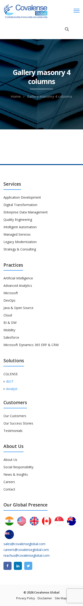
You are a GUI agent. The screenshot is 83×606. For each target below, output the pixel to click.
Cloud (7, 315)
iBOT (10, 381)
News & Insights (15, 474)
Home (16, 96)
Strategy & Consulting (19, 249)
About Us (10, 459)
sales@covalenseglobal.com (24, 544)
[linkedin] (18, 566)
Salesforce (11, 337)
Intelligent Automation (20, 227)
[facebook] (7, 566)
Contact (9, 489)
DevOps (9, 300)
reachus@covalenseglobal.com (26, 555)
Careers (9, 482)
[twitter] (28, 566)
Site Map (61, 598)
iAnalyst (12, 389)
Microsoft (10, 293)
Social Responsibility (18, 467)
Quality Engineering (17, 219)
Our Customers (14, 416)
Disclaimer (45, 598)
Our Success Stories (18, 423)
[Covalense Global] (32, 11)
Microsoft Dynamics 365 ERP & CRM (31, 345)
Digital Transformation (20, 205)
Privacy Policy (25, 598)
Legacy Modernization (20, 242)
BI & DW (10, 322)
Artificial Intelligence (18, 278)
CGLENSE (10, 374)
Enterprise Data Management (25, 212)
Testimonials (13, 430)
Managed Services (17, 234)
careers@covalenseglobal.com (26, 549)
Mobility (9, 330)
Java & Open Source (18, 308)
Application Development (22, 197)
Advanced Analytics (17, 285)
